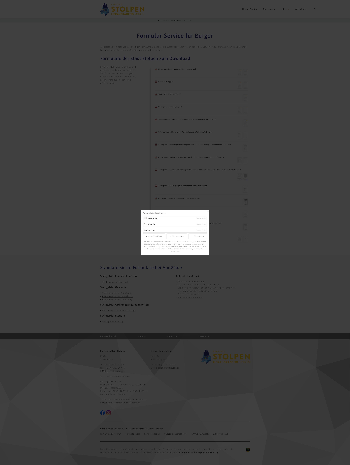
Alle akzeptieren (178, 236)
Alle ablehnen (199, 236)
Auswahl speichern (155, 236)
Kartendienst (149, 230)
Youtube (151, 224)
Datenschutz (175, 252)
